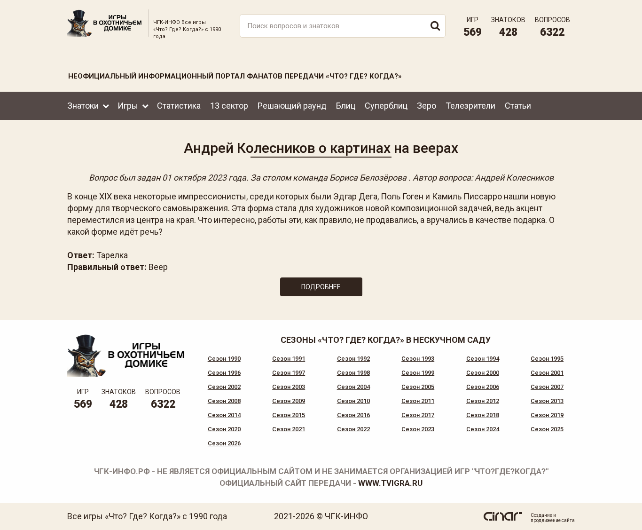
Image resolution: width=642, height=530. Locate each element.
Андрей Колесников (514, 177)
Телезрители (470, 106)
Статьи (518, 106)
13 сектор (229, 106)
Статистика (179, 106)
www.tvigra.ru (390, 483)
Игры (127, 106)
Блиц (345, 106)
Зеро (426, 106)
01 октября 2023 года (204, 177)
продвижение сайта (553, 520)
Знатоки (83, 106)
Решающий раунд (292, 106)
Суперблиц (386, 106)
